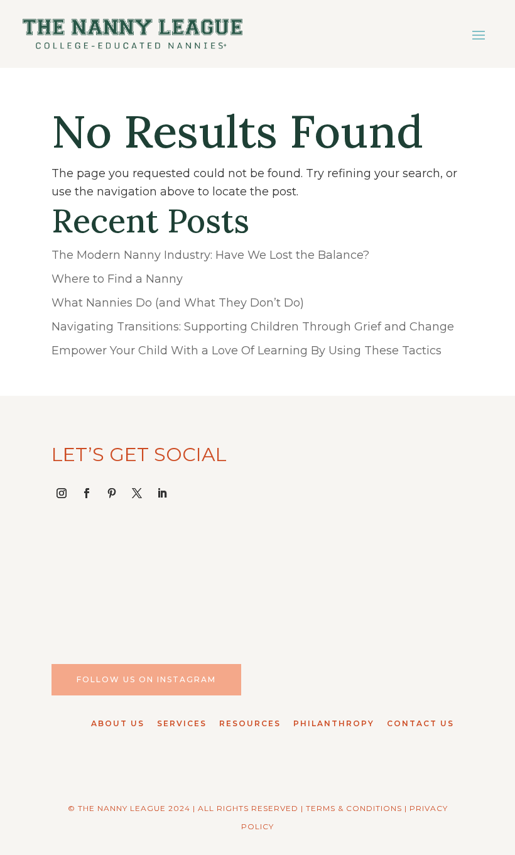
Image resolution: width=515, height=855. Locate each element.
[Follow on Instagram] (62, 493)
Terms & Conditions (354, 808)
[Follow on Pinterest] (112, 493)
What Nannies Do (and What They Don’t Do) (178, 303)
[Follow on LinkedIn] (162, 493)
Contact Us (420, 723)
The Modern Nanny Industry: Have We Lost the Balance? (210, 255)
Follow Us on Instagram (146, 679)
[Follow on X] (137, 493)
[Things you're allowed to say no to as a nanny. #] (417, 579)
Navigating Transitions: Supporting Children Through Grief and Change (253, 327)
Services (182, 723)
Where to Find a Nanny (117, 279)
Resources (250, 723)
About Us (117, 723)
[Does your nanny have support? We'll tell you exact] (98, 579)
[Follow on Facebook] (87, 493)
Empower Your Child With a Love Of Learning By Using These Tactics (247, 350)
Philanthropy (333, 723)
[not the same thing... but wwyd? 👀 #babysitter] (204, 579)
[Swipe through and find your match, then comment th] (310, 579)
